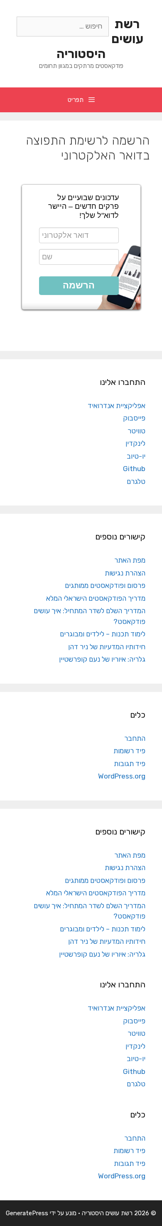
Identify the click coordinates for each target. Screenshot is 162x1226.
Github (134, 468)
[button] (79, 285)
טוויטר (136, 431)
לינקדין (135, 443)
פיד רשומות (129, 751)
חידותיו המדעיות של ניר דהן (106, 647)
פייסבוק (134, 418)
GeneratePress (27, 1213)
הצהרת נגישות (125, 573)
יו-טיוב (136, 456)
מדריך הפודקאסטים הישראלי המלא (95, 598)
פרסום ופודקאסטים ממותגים (105, 585)
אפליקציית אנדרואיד (116, 405)
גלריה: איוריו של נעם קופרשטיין (102, 659)
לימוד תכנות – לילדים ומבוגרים (102, 634)
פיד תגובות (129, 763)
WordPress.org (121, 776)
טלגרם (136, 481)
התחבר (134, 738)
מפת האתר (129, 560)
